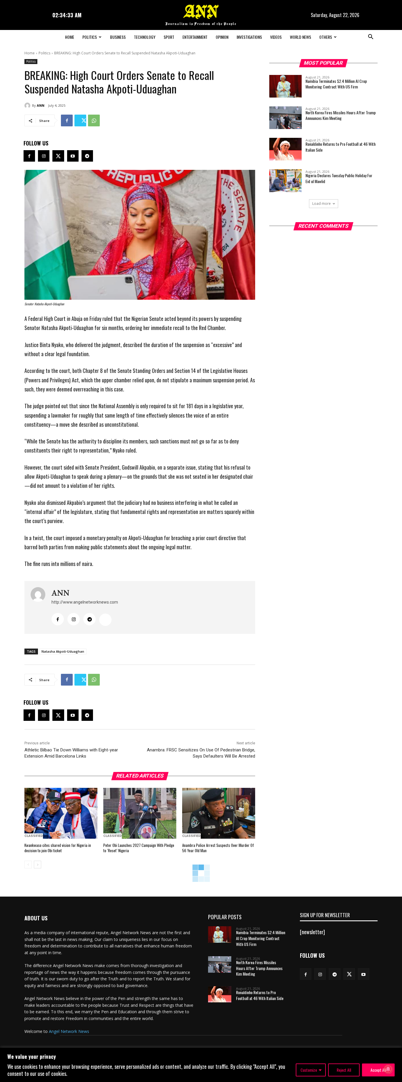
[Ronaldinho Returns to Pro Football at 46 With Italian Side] (285, 149)
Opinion (222, 37)
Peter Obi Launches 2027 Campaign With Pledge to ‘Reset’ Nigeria (138, 847)
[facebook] (58, 619)
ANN (40, 105)
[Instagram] (43, 156)
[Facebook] (67, 120)
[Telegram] (87, 156)
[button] (370, 37)
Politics (89, 37)
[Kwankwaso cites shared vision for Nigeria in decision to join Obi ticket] (60, 813)
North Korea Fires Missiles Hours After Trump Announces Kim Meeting (340, 115)
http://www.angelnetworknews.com (85, 602)
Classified (33, 836)
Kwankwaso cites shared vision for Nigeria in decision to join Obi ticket (57, 847)
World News (300, 37)
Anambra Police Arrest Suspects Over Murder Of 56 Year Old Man (218, 847)
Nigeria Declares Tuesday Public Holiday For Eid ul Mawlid (338, 178)
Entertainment (194, 37)
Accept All (378, 1070)
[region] (201, 1065)
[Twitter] (80, 120)
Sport (169, 37)
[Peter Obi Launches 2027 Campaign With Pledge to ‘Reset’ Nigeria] (139, 813)
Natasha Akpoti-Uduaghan (62, 651)
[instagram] (73, 619)
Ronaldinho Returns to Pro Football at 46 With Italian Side (340, 147)
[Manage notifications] (388, 1069)
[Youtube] (73, 156)
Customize (308, 1070)
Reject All (344, 1070)
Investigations (249, 37)
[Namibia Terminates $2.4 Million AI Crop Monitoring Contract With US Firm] (285, 86)
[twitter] (105, 620)
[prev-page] (28, 864)
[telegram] (89, 619)
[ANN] (28, 105)
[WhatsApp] (94, 120)
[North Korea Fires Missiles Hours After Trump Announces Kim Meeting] (285, 117)
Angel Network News (69, 1031)
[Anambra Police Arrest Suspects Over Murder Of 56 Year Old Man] (218, 813)
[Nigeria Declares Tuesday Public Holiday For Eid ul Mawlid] (285, 180)
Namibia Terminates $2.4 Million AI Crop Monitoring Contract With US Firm (336, 84)
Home (69, 37)
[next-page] (37, 864)
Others (325, 37)
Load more (321, 203)
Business (118, 37)
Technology (144, 37)
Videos (276, 37)
